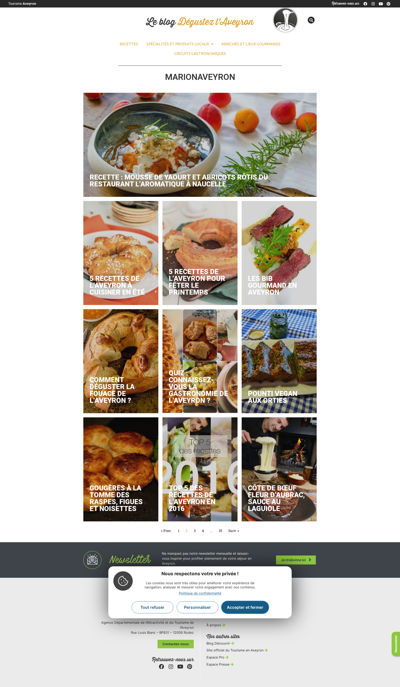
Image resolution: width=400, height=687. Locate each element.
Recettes (129, 44)
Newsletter (396, 643)
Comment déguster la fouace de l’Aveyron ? (112, 390)
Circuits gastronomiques (200, 53)
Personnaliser (197, 607)
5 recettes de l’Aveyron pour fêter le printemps (197, 282)
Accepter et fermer (245, 607)
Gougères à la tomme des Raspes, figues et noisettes (116, 498)
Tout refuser (152, 607)
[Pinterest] (388, 3)
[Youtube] (381, 3)
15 (221, 530)
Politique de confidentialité (200, 593)
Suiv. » (233, 530)
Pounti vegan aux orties (272, 396)
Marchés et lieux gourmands (251, 44)
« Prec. (166, 530)
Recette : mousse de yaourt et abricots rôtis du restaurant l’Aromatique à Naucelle (179, 180)
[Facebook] (365, 3)
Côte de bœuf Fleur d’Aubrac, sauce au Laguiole (276, 498)
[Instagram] (373, 3)
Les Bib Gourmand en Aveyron (272, 285)
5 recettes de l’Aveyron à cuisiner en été (117, 285)
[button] (311, 20)
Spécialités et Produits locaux (177, 44)
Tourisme (22, 4)
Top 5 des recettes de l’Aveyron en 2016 (192, 498)
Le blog (200, 22)
